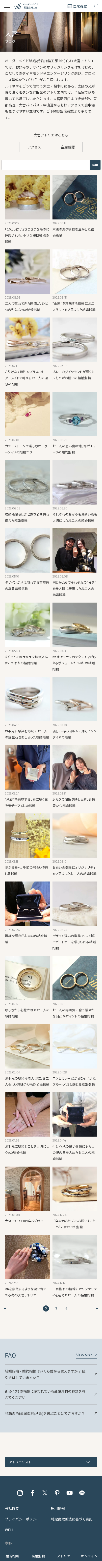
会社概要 (12, 1508)
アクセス (34, 147)
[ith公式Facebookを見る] (32, 1493)
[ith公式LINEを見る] (82, 1493)
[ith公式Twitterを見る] (45, 1493)
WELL (9, 1529)
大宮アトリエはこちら (51, 134)
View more (85, 1355)
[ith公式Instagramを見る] (20, 1493)
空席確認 (68, 147)
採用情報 (58, 1508)
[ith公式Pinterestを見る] (57, 1493)
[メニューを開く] (7, 6)
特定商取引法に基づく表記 (72, 1519)
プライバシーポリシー (22, 1519)
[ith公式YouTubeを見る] (70, 1493)
